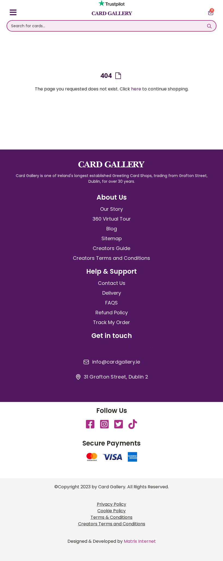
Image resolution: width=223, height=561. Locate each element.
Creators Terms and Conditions (111, 258)
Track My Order (111, 322)
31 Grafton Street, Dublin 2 (116, 377)
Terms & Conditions (111, 517)
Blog (111, 228)
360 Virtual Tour (111, 218)
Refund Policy (111, 312)
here (136, 89)
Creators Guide (111, 248)
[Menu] (13, 13)
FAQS (111, 302)
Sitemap (111, 238)
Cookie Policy (111, 511)
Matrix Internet (140, 541)
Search (209, 26)
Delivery (111, 292)
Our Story (111, 209)
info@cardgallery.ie (116, 362)
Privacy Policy (111, 504)
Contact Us (111, 283)
